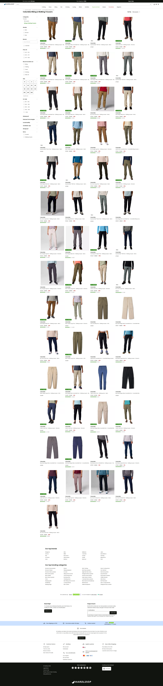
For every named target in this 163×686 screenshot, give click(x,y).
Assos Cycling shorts (105, 568)
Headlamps (47, 582)
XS (24, 81)
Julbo (102, 552)
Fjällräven (84, 552)
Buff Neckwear (104, 580)
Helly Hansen (66, 557)
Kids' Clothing (85, 568)
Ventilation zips (27, 125)
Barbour (65, 559)
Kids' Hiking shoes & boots (69, 580)
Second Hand (97, 7)
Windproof (25, 128)
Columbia (84, 553)
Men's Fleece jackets (49, 577)
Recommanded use (28, 61)
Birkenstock (103, 557)
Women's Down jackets (50, 568)
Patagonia (47, 552)
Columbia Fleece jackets (87, 579)
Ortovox (47, 553)
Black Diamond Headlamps (88, 580)
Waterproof (26, 116)
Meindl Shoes (85, 582)
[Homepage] (24, 9)
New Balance (103, 553)
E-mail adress (91, 610)
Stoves (65, 568)
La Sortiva (47, 557)
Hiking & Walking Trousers (30, 23)
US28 (32, 92)
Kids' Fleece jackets (86, 570)
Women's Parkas (48, 570)
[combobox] (30, 42)
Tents (46, 579)
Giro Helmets (103, 570)
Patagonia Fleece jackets (87, 573)
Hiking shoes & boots (68, 573)
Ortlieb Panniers (104, 577)
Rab (46, 555)
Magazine (119, 7)
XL (24, 85)
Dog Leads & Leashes (105, 575)
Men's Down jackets (49, 573)
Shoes (50, 7)
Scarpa (83, 555)
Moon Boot (66, 555)
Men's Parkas (48, 575)
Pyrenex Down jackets (87, 575)
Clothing (44, 7)
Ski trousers (26, 21)
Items (24, 131)
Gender (25, 27)
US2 (28, 85)
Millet (65, 553)
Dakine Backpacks (86, 584)
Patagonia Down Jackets (106, 584)
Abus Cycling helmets (105, 582)
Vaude (83, 557)
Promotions (111, 7)
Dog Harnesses (104, 573)
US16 (24, 92)
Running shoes (67, 577)
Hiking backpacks (67, 570)
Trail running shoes (68, 575)
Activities (87, 7)
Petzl (102, 559)
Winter (80, 7)
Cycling (74, 7)
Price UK (25, 49)
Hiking (55, 7)
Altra (65, 552)
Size (24, 78)
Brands (104, 7)
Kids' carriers (66, 584)
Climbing (67, 7)
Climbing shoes (67, 579)
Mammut (84, 559)
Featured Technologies (29, 119)
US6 (35, 85)
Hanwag (102, 555)
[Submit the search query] (150, 4)
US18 (28, 92)
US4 (31, 85)
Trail (61, 7)
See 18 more (25, 95)
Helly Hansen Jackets (86, 577)
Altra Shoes (103, 579)
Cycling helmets (67, 582)
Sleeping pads (48, 580)
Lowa (46, 559)
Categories (26, 16)
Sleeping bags (48, 584)
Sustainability (26, 122)
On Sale (25, 99)
